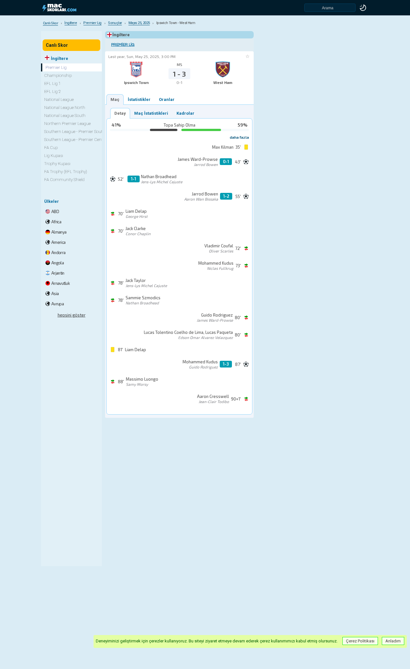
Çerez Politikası (360, 641)
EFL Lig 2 (52, 91)
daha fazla (239, 137)
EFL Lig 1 (52, 83)
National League (59, 99)
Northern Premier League (67, 123)
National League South (65, 115)
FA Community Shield (64, 179)
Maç (115, 99)
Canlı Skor (57, 45)
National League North (64, 107)
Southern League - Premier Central (76, 139)
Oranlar (167, 99)
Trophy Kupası (57, 163)
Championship (58, 75)
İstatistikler (139, 99)
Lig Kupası (53, 155)
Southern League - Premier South (74, 131)
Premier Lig (123, 45)
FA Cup (51, 147)
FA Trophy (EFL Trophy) (65, 171)
